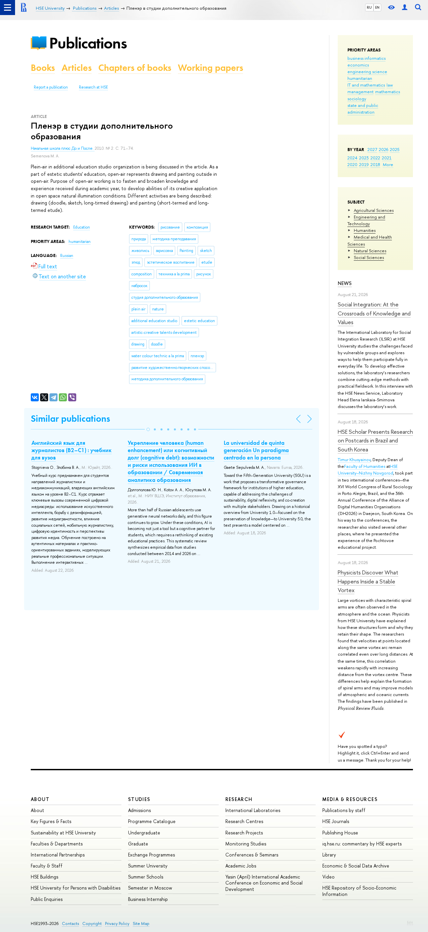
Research (239, 799)
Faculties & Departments (57, 843)
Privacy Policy (117, 923)
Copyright (92, 923)
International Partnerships (58, 854)
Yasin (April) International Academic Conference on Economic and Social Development (264, 883)
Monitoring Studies (245, 843)
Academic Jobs (240, 865)
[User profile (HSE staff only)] (405, 7)
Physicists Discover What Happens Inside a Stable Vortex (368, 581)
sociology (356, 99)
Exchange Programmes (151, 854)
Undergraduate (144, 832)
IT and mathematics (366, 85)
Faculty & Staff (47, 865)
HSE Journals (335, 821)
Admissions (139, 810)
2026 (383, 149)
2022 (375, 158)
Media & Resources (350, 799)
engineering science (367, 72)
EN (377, 7)
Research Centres (244, 821)
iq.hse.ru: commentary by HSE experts (362, 843)
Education (81, 227)
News (345, 283)
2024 (352, 158)
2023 (364, 158)
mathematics (387, 92)
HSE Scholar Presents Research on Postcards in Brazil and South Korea (375, 440)
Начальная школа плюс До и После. (63, 148)
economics (358, 65)
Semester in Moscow (150, 888)
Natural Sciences (370, 251)
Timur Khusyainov (354, 459)
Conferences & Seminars (251, 854)
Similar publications (70, 418)
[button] (148, 429)
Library (329, 854)
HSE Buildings (44, 877)
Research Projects (244, 832)
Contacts (70, 923)
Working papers (210, 68)
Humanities (365, 230)
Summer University (148, 865)
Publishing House (340, 832)
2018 (375, 164)
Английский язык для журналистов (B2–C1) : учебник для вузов (71, 450)
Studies (139, 799)
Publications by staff (343, 810)
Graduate (138, 843)
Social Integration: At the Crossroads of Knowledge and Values (374, 313)
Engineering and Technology (366, 220)
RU (369, 7)
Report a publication (51, 87)
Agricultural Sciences (374, 210)
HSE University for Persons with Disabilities (75, 888)
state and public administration (362, 108)
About (40, 799)
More (388, 164)
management (360, 92)
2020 (352, 164)
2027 (372, 149)
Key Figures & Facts (51, 821)
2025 (395, 149)
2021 (387, 158)
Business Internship (148, 899)
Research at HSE (93, 87)
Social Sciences (369, 257)
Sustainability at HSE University (63, 832)
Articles (77, 68)
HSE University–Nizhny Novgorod (368, 469)
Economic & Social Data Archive (355, 865)
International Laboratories (252, 810)
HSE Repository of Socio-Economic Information (359, 891)
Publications (88, 43)
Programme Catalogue (152, 821)
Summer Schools (145, 877)
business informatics (366, 58)
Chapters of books (134, 68)
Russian (66, 255)
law (390, 85)
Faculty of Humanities (364, 466)
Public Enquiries (47, 899)
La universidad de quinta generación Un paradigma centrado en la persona (256, 450)
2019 (364, 164)
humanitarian (359, 78)
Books (43, 68)
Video (328, 877)
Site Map (141, 923)
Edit (410, 922)
